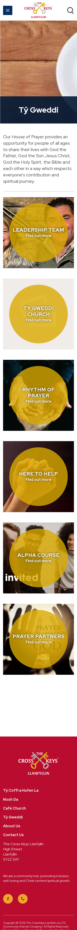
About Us (11, 826)
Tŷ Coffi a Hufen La (20, 790)
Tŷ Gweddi (13, 817)
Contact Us (13, 834)
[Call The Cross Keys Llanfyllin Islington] (23, 899)
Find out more (38, 235)
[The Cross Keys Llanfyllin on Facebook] (8, 899)
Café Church (14, 808)
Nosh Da (10, 799)
